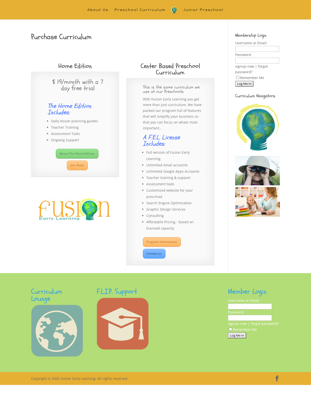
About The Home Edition (77, 153)
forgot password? (265, 323)
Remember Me (252, 77)
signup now (244, 66)
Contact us (154, 253)
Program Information (162, 242)
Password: (243, 54)
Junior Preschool (203, 10)
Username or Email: (251, 43)
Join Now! (77, 165)
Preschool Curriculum (140, 10)
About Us (98, 10)
